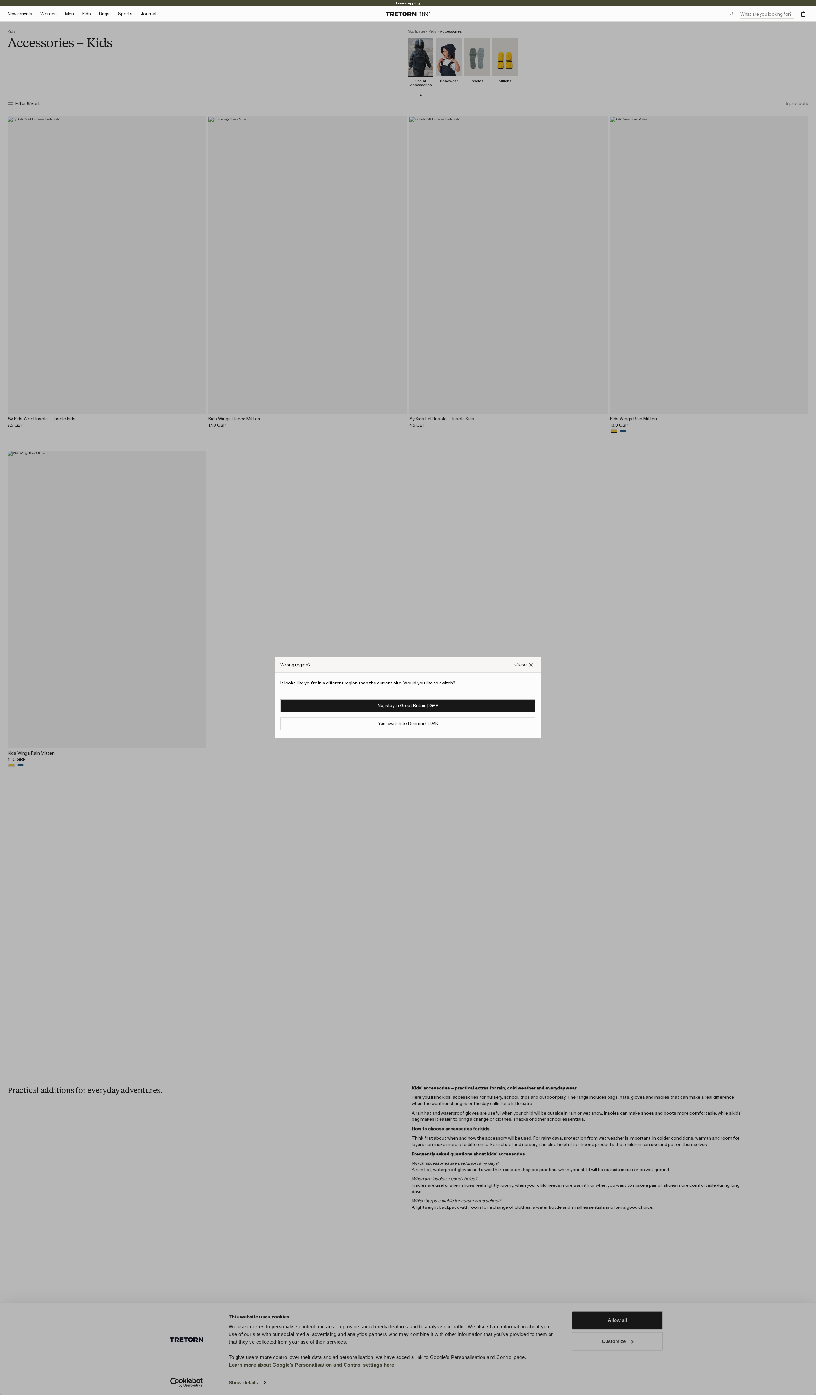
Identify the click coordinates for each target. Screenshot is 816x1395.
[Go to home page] (408, 14)
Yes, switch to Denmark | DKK (408, 723)
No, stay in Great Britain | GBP (408, 706)
